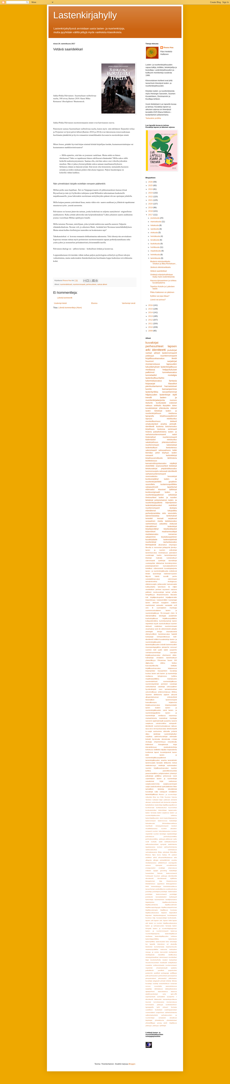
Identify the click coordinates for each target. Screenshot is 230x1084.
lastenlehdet (172, 760)
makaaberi (173, 949)
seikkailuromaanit (170, 842)
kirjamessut (172, 668)
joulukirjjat (173, 894)
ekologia (149, 742)
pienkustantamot (154, 386)
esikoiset (173, 403)
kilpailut (163, 750)
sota (164, 994)
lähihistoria (172, 458)
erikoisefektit (172, 697)
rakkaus (149, 405)
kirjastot (164, 913)
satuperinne (151, 537)
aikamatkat (162, 545)
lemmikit (149, 518)
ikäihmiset (149, 744)
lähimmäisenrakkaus (169, 823)
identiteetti (159, 349)
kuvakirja (173, 671)
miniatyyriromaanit (162, 826)
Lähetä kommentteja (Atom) (70, 308)
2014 (150, 312)
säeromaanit (150, 560)
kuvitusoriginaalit (153, 492)
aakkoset (167, 800)
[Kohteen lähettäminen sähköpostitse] (84, 280)
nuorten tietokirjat (159, 834)
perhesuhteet (91, 284)
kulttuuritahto (150, 587)
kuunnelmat (172, 807)
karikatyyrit (173, 897)
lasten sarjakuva (163, 813)
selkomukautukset (152, 844)
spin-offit (174, 994)
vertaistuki (162, 1018)
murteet (174, 826)
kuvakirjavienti (165, 752)
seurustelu (172, 513)
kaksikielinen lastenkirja (154, 805)
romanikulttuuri (164, 983)
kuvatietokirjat (151, 408)
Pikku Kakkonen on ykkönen (162, 292)
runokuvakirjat (158, 592)
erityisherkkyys (160, 742)
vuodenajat (150, 555)
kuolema (160, 426)
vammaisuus (172, 849)
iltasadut (174, 595)
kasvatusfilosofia (152, 666)
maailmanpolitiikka (152, 679)
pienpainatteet (151, 978)
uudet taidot (163, 650)
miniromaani (163, 957)
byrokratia (156, 739)
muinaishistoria (151, 718)
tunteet (159, 847)
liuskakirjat (173, 821)
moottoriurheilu (155, 960)
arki (162, 802)
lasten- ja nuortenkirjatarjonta (161, 398)
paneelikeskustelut (170, 771)
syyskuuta (155, 229)
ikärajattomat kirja (154, 881)
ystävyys (150, 355)
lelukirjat (149, 558)
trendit (149, 397)
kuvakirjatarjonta (170, 568)
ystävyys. (149, 1025)
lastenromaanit (169, 353)
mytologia (173, 718)
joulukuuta (155, 218)
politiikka (158, 776)
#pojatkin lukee (170, 405)
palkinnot (150, 372)
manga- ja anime (152, 952)
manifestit (149, 826)
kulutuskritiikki (162, 600)
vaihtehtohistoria (171, 1012)
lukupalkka (172, 511)
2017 (150, 215)
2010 (150, 327)
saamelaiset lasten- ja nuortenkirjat (161, 778)
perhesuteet (153, 976)
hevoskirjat (172, 476)
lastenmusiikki (171, 644)
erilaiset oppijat (152, 870)
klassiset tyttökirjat (167, 489)
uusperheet (160, 1012)
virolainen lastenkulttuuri (166, 658)
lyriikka (174, 676)
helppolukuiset (170, 369)
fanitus (174, 663)
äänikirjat (156, 734)
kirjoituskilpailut (170, 529)
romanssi (173, 983)
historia (149, 432)
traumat (148, 1002)
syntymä (163, 844)
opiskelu (174, 968)
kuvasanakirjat (161, 918)
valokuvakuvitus (151, 849)
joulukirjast (156, 891)
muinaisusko (172, 679)
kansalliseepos (151, 702)
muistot (165, 960)
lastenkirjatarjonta (170, 818)
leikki (174, 450)
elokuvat (173, 524)
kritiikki (156, 639)
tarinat (168, 592)
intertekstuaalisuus (170, 886)
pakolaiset (173, 553)
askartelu (163, 524)
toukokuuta (155, 244)
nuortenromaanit (79, 284)
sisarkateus (150, 629)
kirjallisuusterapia (152, 910)
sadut (174, 434)
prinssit (162, 981)
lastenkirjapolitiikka (152, 939)
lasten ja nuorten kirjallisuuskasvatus (163, 923)
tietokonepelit (172, 729)
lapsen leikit (167, 920)
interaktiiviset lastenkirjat (161, 526)
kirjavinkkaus (151, 600)
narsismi (149, 721)
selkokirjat (172, 495)
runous (148, 986)
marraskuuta (156, 222)
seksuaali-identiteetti (168, 471)
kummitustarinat (165, 621)
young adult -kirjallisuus (167, 1023)
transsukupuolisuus (170, 999)
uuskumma (157, 731)
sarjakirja (149, 989)
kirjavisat (149, 915)
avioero (148, 865)
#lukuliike (173, 852)
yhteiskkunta (159, 1020)
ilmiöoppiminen (171, 884)
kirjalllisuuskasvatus (153, 668)
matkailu (159, 558)
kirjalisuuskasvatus (153, 705)
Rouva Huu (168, 47)
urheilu (174, 592)
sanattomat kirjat (154, 781)
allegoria (149, 860)
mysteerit (165, 589)
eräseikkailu (172, 742)
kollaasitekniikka (152, 621)
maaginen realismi (169, 603)
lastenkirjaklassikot (154, 505)
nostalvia (149, 965)
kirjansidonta (172, 750)
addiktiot (149, 857)
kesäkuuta (155, 240)
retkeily (168, 981)
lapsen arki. (158, 920)
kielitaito (174, 666)
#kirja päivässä (163, 852)
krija (154, 918)
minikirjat (161, 765)
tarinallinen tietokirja (155, 789)
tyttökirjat (161, 560)
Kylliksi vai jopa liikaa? (159, 296)
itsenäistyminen (171, 563)
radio (175, 839)
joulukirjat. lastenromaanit (156, 894)
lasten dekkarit (152, 603)
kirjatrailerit (173, 913)
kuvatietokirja (164, 639)
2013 (150, 316)
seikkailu (157, 405)
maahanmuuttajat (169, 532)
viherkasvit (166, 655)
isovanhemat (150, 889)
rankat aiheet (102, 284)
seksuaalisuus (164, 450)
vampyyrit (163, 792)
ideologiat (162, 616)
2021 (150, 200)
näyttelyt (173, 463)
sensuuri (173, 647)
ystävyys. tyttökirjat (159, 1025)
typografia (150, 416)
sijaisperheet (150, 991)
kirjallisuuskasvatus (155, 358)
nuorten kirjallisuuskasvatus (157, 768)
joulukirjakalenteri (152, 566)
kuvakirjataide (151, 539)
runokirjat (173, 684)
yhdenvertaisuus (164, 692)
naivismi (174, 589)
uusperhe (173, 650)
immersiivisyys (156, 886)
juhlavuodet (162, 584)
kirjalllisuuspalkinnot (170, 805)
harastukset (150, 873)
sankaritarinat (151, 687)
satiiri (160, 842)
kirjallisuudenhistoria (169, 902)
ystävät (174, 731)
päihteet (148, 592)
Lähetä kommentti (64, 298)
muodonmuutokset (152, 962)
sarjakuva (149, 723)
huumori (150, 361)
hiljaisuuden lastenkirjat (158, 394)
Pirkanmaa (162, 660)
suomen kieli (151, 650)
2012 (150, 320)
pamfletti (161, 970)
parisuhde (149, 973)
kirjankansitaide (171, 705)
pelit (147, 976)
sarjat (148, 786)
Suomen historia (171, 797)
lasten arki (156, 673)
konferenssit (150, 807)
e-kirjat (174, 739)
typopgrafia (150, 1007)
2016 (150, 305)
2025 (150, 185)
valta (156, 792)
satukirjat (161, 687)
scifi (175, 605)
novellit (165, 576)
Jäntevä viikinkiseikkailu (160, 267)
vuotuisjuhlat (150, 563)
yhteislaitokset (172, 1020)
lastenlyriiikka (150, 941)
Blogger (132, 1064)
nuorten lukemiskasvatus (161, 831)
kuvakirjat (152, 342)
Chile (162, 797)
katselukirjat (172, 445)
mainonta (163, 949)
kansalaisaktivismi (170, 566)
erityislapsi (173, 545)
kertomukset (171, 516)
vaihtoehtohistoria (170, 847)
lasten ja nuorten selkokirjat (161, 550)
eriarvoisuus (172, 868)
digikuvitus (149, 663)
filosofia (148, 547)
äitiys (147, 734)
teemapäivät (151, 545)
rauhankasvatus (170, 542)
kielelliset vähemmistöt (154, 568)
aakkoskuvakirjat (160, 736)
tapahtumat (172, 487)
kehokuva (149, 750)
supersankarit (150, 997)
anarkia (164, 424)
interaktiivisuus (151, 747)
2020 (150, 204)
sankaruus (173, 781)
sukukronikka (161, 723)
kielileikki (157, 750)
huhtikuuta (155, 247)
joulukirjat (172, 350)
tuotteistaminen (171, 1004)
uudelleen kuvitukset (154, 1010)
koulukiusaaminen (169, 537)
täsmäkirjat (173, 560)
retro (164, 513)
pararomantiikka (152, 773)
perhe (174, 576)
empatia (174, 802)
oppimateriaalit (158, 721)
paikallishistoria (159, 432)
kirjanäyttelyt (150, 671)
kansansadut (172, 584)
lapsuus (149, 419)
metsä (174, 763)
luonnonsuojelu (152, 471)
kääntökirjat (162, 810)
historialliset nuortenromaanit (161, 437)
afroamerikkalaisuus (165, 857)
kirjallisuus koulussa (155, 429)
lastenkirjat (157, 574)
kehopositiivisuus (163, 637)
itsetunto (149, 403)
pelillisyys (173, 973)
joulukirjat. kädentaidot (168, 891)
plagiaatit (156, 981)
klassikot (172, 383)
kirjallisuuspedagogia (153, 907)
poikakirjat (149, 776)
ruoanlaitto (158, 986)
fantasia (173, 380)
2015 (150, 309)
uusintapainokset (170, 1010)
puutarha (167, 721)
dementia (167, 802)
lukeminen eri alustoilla (167, 944)
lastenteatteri (160, 941)
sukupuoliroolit (152, 487)
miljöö (175, 587)
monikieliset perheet (153, 589)
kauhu (159, 555)
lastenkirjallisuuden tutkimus (166, 936)
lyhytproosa (162, 676)
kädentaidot (151, 440)
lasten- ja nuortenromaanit (157, 931)
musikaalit (163, 962)
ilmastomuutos (171, 881)
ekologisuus (172, 581)
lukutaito (159, 763)
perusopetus (172, 976)
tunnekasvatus (169, 372)
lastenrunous (162, 821)
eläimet (174, 408)
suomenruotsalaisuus (162, 726)
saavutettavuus (171, 986)
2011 (150, 323)
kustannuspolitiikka (169, 484)
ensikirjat (162, 868)
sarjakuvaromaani (170, 784)
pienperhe (165, 647)
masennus (173, 715)
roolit (147, 842)
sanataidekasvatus (153, 579)
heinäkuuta (156, 236)
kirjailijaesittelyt (152, 529)
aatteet (174, 855)
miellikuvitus (172, 955)
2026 (150, 182)
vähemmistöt (166, 629)
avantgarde (173, 863)
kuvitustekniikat (151, 810)
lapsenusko (173, 810)
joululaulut (149, 897)
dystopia (173, 508)
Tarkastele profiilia (153, 118)
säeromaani (172, 579)
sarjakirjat (172, 361)
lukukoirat (149, 947)
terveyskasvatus (159, 729)
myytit (155, 624)
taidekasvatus (171, 521)
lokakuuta (155, 225)
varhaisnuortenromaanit (156, 474)
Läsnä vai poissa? (158, 300)
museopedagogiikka (153, 647)
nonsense (172, 534)
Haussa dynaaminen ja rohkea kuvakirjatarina (163, 281)
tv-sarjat (149, 731)
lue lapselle (150, 944)
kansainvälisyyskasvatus (156, 463)
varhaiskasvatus (151, 852)
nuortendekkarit (66, 284)
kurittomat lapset (152, 752)
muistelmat (163, 718)
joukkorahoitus (171, 889)
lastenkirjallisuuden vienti (155, 818)
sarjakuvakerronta (152, 784)
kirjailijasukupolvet (157, 597)
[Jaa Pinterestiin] (96, 280)
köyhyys (165, 453)
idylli (175, 394)
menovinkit (164, 952)
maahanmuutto (171, 947)
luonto (149, 389)
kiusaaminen (162, 671)
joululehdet (173, 616)
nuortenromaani (171, 965)
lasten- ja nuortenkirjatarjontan (165, 928)
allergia (155, 860)
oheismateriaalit (161, 968)
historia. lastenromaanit (167, 873)
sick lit (149, 608)
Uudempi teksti (60, 303)
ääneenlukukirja (152, 516)
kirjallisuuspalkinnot (168, 416)
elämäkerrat (151, 511)
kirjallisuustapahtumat (169, 907)
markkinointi (150, 605)
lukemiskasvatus (154, 380)
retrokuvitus (172, 440)
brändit (148, 739)
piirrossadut (162, 978)
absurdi (174, 695)
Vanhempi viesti (128, 303)
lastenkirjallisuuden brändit (156, 644)
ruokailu (154, 842)
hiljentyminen (171, 503)
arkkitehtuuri (162, 863)
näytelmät (149, 968)
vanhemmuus (151, 524)
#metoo (148, 855)
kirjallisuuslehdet (171, 905)
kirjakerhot (173, 702)
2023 (150, 193)
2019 (150, 207)
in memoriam (157, 547)
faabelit (174, 634)
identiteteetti (161, 878)
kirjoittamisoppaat (159, 915)
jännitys (174, 547)
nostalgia (172, 375)
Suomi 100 (172, 660)
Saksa (164, 855)
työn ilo (158, 629)
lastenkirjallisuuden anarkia (156, 760)
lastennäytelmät (170, 539)
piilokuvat (169, 839)
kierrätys (149, 453)
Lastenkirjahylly (85, 15)
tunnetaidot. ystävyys (154, 1004)
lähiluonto (167, 763)
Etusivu (94, 303)
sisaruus (174, 991)
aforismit (174, 800)
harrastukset (170, 386)
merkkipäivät (150, 955)
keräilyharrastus (171, 899)
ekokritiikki (150, 466)
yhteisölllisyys (150, 1023)
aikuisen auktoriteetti (153, 802)
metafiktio (161, 955)
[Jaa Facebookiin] (93, 280)
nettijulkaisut (172, 962)
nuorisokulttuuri (164, 624)
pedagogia (165, 973)
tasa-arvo (149, 729)
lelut (167, 941)
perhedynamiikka (153, 513)
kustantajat (173, 600)
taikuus (174, 726)
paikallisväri (150, 970)
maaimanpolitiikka (152, 949)
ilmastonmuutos (163, 595)
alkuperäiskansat (152, 697)
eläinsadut (150, 489)
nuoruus (173, 400)
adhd (155, 857)
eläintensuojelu (151, 584)
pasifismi (157, 973)
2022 (150, 196)
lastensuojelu (150, 763)
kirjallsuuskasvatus (152, 913)
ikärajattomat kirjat (167, 744)
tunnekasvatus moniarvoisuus (165, 1002)
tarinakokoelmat (171, 689)
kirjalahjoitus (150, 902)
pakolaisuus (150, 836)
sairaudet (159, 605)
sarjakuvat (172, 518)
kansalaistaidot (161, 897)
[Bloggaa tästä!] (87, 280)
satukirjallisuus (152, 442)
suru (160, 689)
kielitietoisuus (151, 461)
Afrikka (174, 692)
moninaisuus (163, 553)
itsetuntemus (171, 448)
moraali (160, 518)
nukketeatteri (172, 765)
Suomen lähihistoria (154, 695)
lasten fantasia (151, 813)
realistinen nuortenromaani (165, 626)
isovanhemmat (169, 392)
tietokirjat (173, 466)
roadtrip (155, 983)
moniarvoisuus (153, 364)
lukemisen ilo (164, 587)
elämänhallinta (151, 616)
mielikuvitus (172, 419)
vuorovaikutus (151, 476)
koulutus (149, 918)
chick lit (174, 613)
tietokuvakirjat (151, 468)
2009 (150, 331)
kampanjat (149, 637)
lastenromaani (151, 821)
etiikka (162, 663)
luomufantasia (159, 947)
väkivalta (166, 731)
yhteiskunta (164, 408)
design (159, 631)
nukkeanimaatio (158, 965)
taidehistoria (172, 844)
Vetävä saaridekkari (158, 271)
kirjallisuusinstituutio (154, 458)
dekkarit (173, 421)
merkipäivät (173, 952)
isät (147, 597)
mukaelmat (173, 960)
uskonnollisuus (151, 692)
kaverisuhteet (159, 899)
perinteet (164, 684)
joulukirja (149, 891)
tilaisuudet (158, 999)
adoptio (174, 629)
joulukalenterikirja (170, 747)
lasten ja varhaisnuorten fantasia (158, 926)
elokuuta (154, 232)
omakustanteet (152, 424)
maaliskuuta (156, 251)
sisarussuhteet (162, 466)
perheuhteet (162, 976)
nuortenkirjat (151, 542)
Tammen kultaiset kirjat (154, 800)
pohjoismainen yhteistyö (167, 773)
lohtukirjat (173, 941)
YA (169, 855)
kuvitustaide (161, 403)
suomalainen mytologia (167, 608)
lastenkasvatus (151, 553)
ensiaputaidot (150, 868)
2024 (150, 189)
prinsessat (167, 776)
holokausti (149, 876)
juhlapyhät (166, 547)
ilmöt (147, 886)
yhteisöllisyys (151, 660)
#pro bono (156, 855)
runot (175, 776)
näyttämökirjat (172, 834)
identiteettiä (172, 876)
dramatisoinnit (171, 631)
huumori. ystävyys (160, 876)
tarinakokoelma (151, 581)
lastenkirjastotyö (170, 555)
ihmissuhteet (151, 497)
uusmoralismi (150, 1012)
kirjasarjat (150, 383)
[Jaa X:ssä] (90, 280)
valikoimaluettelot (152, 1015)
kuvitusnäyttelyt (152, 479)
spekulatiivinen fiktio (169, 786)
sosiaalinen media (154, 521)
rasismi (174, 721)
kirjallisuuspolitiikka (170, 618)
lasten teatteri (153, 708)
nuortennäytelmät (152, 684)
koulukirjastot (172, 915)
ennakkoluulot (172, 865)
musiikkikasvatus (151, 828)
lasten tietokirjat (154, 411)
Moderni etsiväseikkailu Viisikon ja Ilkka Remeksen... (163, 262)
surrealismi (161, 997)
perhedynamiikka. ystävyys (155, 839)
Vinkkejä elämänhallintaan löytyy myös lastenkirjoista (162, 276)
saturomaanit (151, 450)
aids (175, 857)
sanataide (168, 605)
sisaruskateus (163, 991)
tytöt (158, 1007)
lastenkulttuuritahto (155, 378)
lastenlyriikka (152, 392)
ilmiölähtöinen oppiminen (155, 884)
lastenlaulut (173, 939)
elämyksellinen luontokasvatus (158, 634)
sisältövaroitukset (152, 994)
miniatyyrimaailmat (152, 957)
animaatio (173, 736)
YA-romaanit (164, 613)
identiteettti (149, 878)
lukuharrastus (171, 426)
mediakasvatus (152, 534)
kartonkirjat (149, 899)
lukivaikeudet (150, 823)
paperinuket (172, 970)
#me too (156, 797)
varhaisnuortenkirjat (153, 652)
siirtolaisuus (158, 989)
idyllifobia (173, 878)
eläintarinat (160, 563)
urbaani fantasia (170, 1007)
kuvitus (148, 673)
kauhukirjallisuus (152, 618)
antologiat (149, 631)
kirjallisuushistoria (152, 905)
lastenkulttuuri (151, 448)
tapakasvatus (150, 847)
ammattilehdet (165, 860)
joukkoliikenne (161, 889)
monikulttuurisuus (153, 421)
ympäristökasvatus (169, 468)
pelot (157, 453)
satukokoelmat (155, 786)
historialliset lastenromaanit (161, 700)
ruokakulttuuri (171, 558)
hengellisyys (150, 595)
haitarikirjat (173, 870)
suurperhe (170, 997)
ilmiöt (174, 358)
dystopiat (159, 865)
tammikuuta (156, 258)
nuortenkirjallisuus (170, 681)
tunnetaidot (151, 375)
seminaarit (172, 429)
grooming (163, 870)
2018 (150, 211)
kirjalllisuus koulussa (168, 910)
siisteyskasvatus (171, 989)
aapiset (166, 695)
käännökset (150, 532)
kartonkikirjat (171, 455)
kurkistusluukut (161, 807)
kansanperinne (169, 389)
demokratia (166, 739)
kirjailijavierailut (171, 597)
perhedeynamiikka (170, 836)
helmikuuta (155, 255)
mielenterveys (151, 765)
